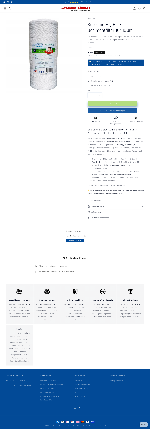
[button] (4, 8)
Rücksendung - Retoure (48, 381)
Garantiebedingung (47, 389)
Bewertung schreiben (75, 240)
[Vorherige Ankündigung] (47, 2)
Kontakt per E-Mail (46, 400)
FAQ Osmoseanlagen (47, 392)
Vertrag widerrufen (116, 381)
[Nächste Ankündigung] (103, 2)
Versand (98, 56)
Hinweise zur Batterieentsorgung (51, 385)
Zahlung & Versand (81, 389)
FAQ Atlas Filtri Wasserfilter (49, 396)
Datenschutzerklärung (82, 385)
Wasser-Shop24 (52, 426)
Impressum (79, 381)
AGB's (77, 392)
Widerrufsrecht (80, 396)
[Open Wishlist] (139, 8)
